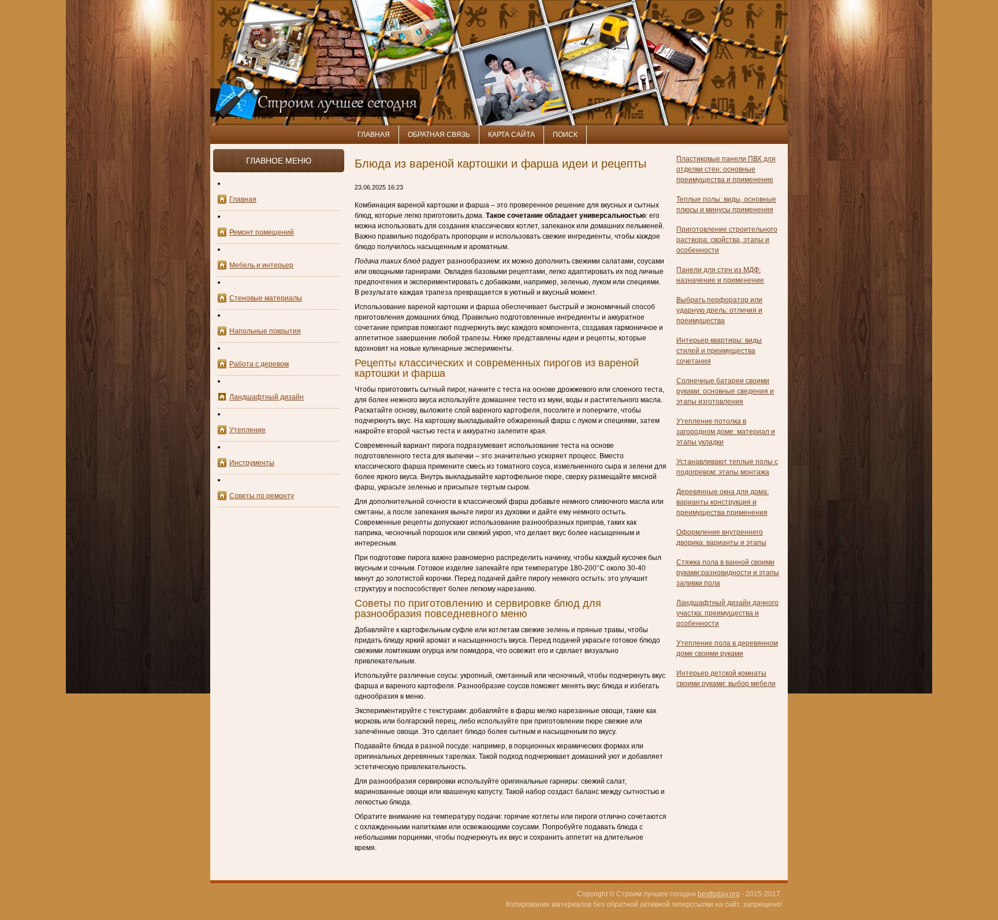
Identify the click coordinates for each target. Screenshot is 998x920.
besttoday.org (719, 894)
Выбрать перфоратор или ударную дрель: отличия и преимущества (719, 310)
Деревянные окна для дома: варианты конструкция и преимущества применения (722, 502)
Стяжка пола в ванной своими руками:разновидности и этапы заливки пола (727, 572)
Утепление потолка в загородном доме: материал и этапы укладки (725, 431)
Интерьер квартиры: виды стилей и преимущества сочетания (719, 350)
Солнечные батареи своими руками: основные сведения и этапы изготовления (725, 391)
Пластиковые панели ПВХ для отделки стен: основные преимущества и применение (726, 169)
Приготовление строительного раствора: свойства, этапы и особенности (726, 239)
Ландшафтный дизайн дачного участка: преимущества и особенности (727, 613)
